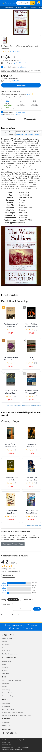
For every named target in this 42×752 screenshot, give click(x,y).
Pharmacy (5, 683)
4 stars (3, 585)
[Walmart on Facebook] (3, 733)
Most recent (13, 600)
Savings (26, 7)
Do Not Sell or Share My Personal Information (16, 715)
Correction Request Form (13, 544)
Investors (5, 648)
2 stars (4, 590)
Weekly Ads (29, 628)
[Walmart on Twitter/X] (7, 733)
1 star (4, 593)
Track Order (15, 628)
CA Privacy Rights (8, 709)
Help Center (34, 625)
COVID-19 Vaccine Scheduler (11, 680)
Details (18, 115)
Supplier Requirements (9, 654)
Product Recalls (7, 693)
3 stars (4, 588)
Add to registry (31, 119)
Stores (4, 664)
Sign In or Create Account (15, 625)
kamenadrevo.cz (21, 67)
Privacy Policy (6, 706)
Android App (6, 726)
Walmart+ (5, 670)
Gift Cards (5, 673)
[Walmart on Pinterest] (15, 733)
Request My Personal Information (12, 712)
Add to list (11, 119)
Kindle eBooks (29, 135)
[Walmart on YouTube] (11, 733)
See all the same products (32, 526)
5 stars (4, 583)
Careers (4, 642)
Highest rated (26, 600)
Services (18, 7)
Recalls (4, 687)
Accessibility (6, 690)
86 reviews (16, 52)
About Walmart (7, 639)
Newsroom (5, 645)
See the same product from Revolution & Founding (24, 405)
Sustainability (6, 651)
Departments (8, 7)
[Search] (32, 3)
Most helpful (7, 604)
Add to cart (21, 85)
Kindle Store (19, 135)
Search (37, 609)
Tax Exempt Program (8, 696)
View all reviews (8, 576)
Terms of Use (6, 703)
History (37, 135)
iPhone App (6, 722)
